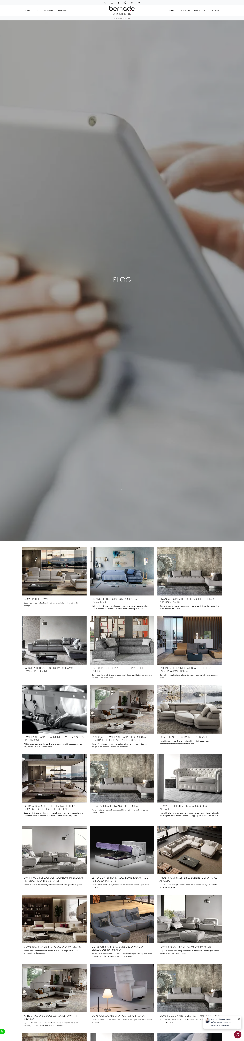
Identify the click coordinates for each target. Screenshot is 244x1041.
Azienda (122, 18)
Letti (36, 10)
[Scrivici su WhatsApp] (2, 1031)
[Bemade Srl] (122, 10)
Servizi (197, 10)
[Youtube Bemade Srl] (139, 3)
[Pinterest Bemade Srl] (132, 3)
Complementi (48, 10)
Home (116, 18)
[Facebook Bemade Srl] (119, 3)
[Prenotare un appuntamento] (112, 3)
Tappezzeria (62, 10)
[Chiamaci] (105, 3)
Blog (206, 10)
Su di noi (171, 10)
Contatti (216, 10)
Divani (27, 10)
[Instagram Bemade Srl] (125, 3)
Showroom (185, 10)
